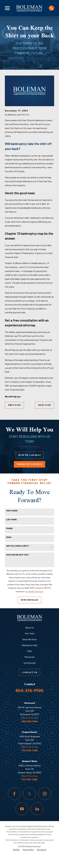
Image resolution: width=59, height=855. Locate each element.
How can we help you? (17, 555)
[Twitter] (29, 793)
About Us (29, 627)
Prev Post (14, 404)
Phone (9, 528)
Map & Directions (29, 717)
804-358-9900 (29, 690)
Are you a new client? (17, 546)
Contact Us (29, 672)
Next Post (44, 404)
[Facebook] (14, 793)
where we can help (29, 464)
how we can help (29, 455)
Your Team (30, 633)
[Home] (29, 8)
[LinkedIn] (37, 808)
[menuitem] (16, 849)
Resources (29, 657)
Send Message (29, 599)
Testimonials (29, 663)
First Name (11, 511)
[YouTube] (21, 808)
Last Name (11, 519)
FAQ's (29, 651)
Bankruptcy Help (29, 645)
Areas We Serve (29, 639)
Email (9, 537)
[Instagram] (44, 793)
